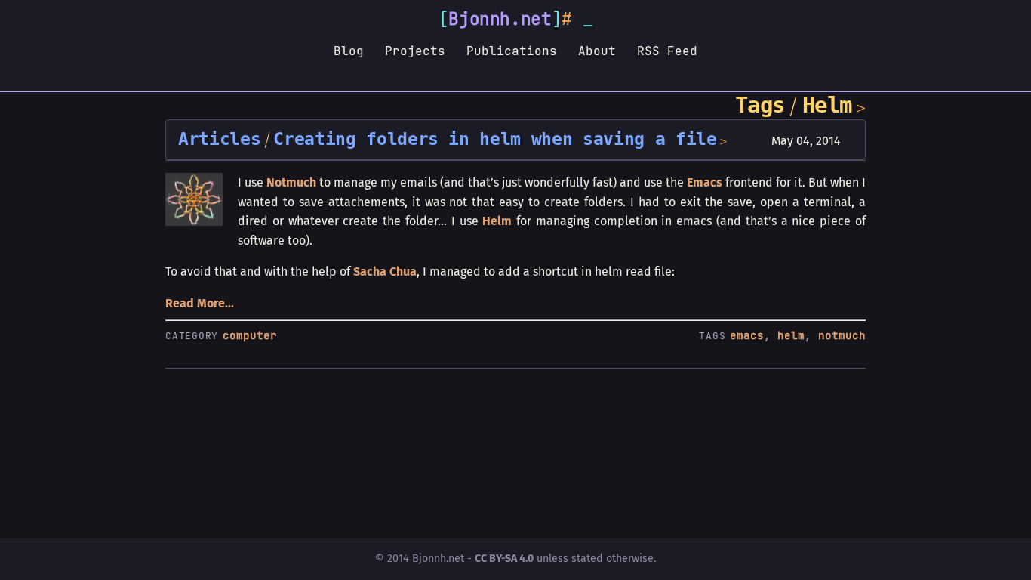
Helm (827, 105)
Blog (349, 50)
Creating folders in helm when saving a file (494, 139)
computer (250, 335)
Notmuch (291, 182)
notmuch (842, 335)
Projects (415, 50)
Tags (760, 105)
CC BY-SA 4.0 (504, 558)
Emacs (704, 182)
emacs (747, 335)
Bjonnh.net (500, 18)
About (597, 50)
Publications (511, 50)
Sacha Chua (385, 271)
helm (791, 335)
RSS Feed (667, 50)
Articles (219, 139)
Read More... (199, 303)
